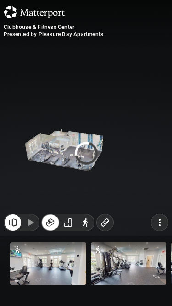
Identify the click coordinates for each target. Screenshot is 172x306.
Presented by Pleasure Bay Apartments (53, 34)
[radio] (50, 222)
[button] (48, 263)
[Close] (13, 222)
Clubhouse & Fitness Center (39, 27)
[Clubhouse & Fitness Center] (86, 153)
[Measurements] (105, 222)
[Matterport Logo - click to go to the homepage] (34, 12)
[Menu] (159, 222)
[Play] (30, 222)
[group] (67, 222)
